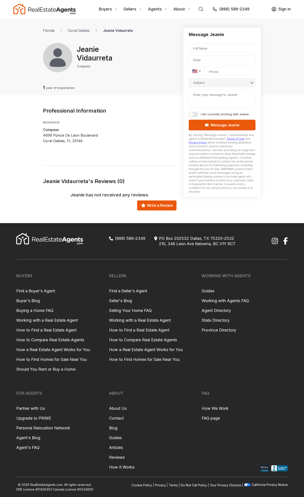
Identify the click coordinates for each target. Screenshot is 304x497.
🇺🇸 (195, 71)
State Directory (215, 320)
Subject (199, 83)
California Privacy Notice (270, 485)
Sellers (130, 9)
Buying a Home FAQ (34, 310)
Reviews (117, 457)
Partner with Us (30, 408)
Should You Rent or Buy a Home (45, 369)
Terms (173, 485)
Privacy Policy (198, 142)
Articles (116, 447)
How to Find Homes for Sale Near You (51, 359)
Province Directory (219, 330)
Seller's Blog (120, 300)
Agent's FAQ (28, 447)
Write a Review (160, 205)
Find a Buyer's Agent (35, 291)
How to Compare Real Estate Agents (50, 339)
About (179, 9)
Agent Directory (216, 310)
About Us (118, 408)
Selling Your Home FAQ (130, 310)
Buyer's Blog (28, 300)
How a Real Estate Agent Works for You (53, 349)
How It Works (121, 467)
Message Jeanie (225, 125)
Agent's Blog (28, 437)
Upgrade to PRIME (33, 418)
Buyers (105, 9)
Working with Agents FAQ (225, 300)
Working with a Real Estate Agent (47, 320)
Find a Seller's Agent (128, 291)
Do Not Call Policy (194, 485)
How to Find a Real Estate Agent (46, 330)
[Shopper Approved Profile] (264, 468)
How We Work (215, 408)
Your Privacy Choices (225, 485)
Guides (208, 291)
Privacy (160, 485)
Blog (113, 428)
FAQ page (211, 418)
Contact (116, 418)
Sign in (284, 9)
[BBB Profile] (279, 468)
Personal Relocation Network (43, 428)
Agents (155, 9)
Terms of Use (236, 138)
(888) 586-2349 (234, 9)
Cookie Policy (142, 485)
